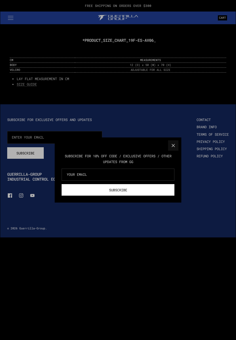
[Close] (173, 145)
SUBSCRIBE (118, 190)
